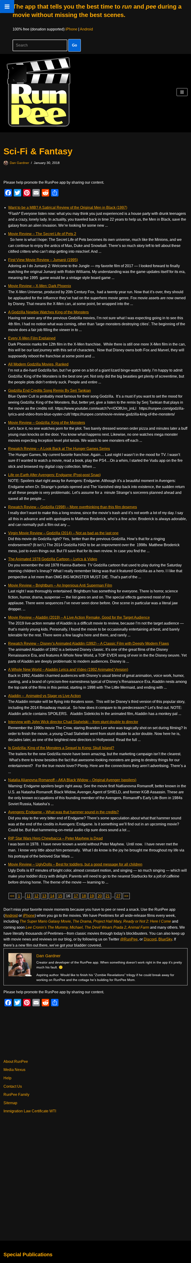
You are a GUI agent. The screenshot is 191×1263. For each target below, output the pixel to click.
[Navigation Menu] (182, 92)
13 (44, 896)
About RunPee (15, 1062)
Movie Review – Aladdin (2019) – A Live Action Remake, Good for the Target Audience (79, 617)
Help (7, 1078)
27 (118, 896)
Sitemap (10, 1103)
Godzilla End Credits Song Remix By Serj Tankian (49, 390)
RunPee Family (16, 1095)
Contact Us (12, 1086)
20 (100, 896)
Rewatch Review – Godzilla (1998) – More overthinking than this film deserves (72, 507)
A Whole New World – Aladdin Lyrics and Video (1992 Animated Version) (68, 669)
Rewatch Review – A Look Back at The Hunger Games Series (59, 449)
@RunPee (129, 939)
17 (76, 896)
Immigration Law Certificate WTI (29, 1111)
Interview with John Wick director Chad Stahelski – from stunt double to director (73, 722)
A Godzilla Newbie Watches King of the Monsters (48, 312)
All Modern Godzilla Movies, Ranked (38, 364)
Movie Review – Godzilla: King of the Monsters (46, 423)
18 (84, 896)
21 (108, 896)
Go (74, 45)
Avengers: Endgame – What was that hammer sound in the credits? (63, 812)
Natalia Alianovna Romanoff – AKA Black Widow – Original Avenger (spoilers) (72, 780)
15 (60, 896)
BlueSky (165, 939)
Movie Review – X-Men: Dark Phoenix (39, 286)
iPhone (71, 29)
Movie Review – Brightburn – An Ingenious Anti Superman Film (60, 585)
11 (29, 896)
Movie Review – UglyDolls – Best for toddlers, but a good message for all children (75, 864)
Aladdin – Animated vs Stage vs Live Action (44, 696)
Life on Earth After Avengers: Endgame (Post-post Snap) (54, 475)
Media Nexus (14, 1070)
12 (36, 896)
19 (92, 896)
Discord (150, 939)
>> (126, 896)
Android (86, 29)
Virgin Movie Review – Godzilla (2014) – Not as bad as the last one (63, 533)
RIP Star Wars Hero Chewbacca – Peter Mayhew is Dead (55, 838)
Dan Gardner (19, 163)
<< (12, 896)
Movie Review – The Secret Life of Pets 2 (42, 234)
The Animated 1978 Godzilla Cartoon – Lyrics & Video (52, 559)
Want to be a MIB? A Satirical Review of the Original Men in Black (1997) (67, 207)
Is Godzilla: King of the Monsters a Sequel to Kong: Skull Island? (61, 748)
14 (52, 896)
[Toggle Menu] (7, 6)
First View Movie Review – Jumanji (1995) (43, 260)
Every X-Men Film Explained (31, 338)
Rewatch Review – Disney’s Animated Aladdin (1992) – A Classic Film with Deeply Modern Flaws (88, 643)
